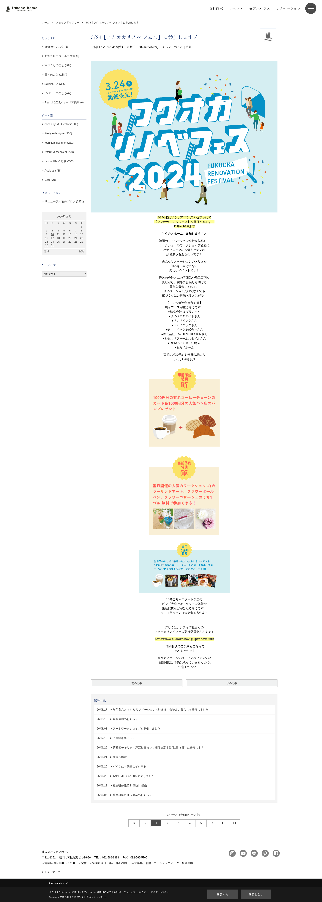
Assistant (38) (53, 170)
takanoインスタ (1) (56, 46)
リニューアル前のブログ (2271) (64, 201)
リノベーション (288, 8)
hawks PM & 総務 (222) (59, 161)
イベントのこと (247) (58, 93)
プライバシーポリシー (136, 892)
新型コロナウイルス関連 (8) (62, 55)
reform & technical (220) (59, 151)
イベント (236, 8)
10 (52, 234)
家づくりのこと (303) (58, 65)
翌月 (82, 251)
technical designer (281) (59, 142)
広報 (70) (50, 179)
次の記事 (232, 683)
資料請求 (216, 8)
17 (52, 237)
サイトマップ (52, 872)
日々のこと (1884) (56, 74)
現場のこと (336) (55, 83)
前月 (46, 251)
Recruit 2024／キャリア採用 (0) (64, 102)
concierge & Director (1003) (61, 124)
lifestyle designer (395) (58, 133)
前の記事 (137, 683)
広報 (189, 47)
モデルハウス (259, 8)
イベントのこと (172, 47)
